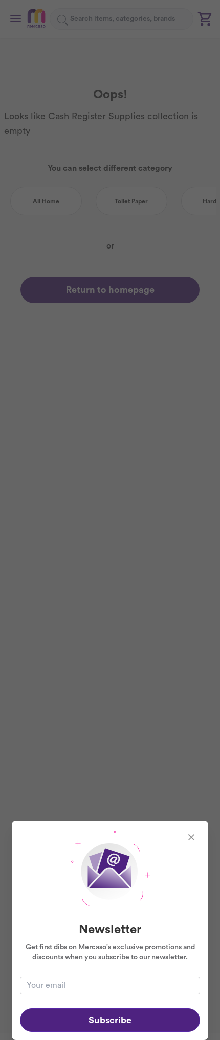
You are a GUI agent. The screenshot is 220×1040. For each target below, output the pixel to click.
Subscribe (110, 1020)
